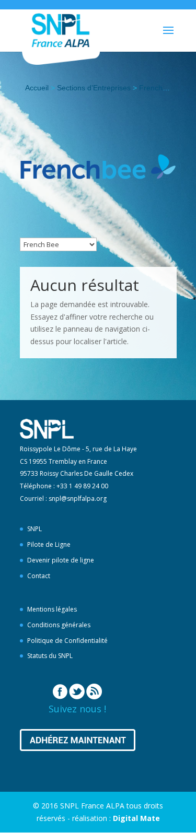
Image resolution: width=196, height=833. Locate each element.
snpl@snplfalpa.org (78, 498)
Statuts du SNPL (50, 655)
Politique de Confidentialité (67, 640)
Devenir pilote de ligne (60, 560)
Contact (38, 575)
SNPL (34, 528)
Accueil (37, 88)
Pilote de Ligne (49, 544)
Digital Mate (136, 818)
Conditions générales (58, 624)
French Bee (158, 88)
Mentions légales (52, 609)
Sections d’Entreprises (94, 88)
